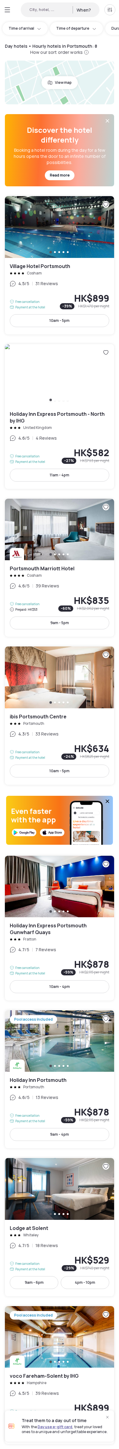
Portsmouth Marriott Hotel (59, 568)
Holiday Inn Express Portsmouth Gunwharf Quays (59, 928)
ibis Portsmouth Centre (59, 715)
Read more (60, 175)
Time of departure (72, 28)
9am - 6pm (34, 1282)
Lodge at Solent (59, 1227)
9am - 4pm (59, 1134)
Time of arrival (21, 28)
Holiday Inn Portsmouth (59, 1079)
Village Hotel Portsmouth (59, 265)
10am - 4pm (59, 986)
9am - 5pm (59, 622)
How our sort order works (56, 52)
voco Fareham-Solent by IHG (59, 1375)
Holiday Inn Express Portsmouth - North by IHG (59, 416)
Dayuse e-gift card (55, 1426)
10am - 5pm (59, 320)
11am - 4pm (59, 475)
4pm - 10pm (85, 1282)
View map (63, 82)
